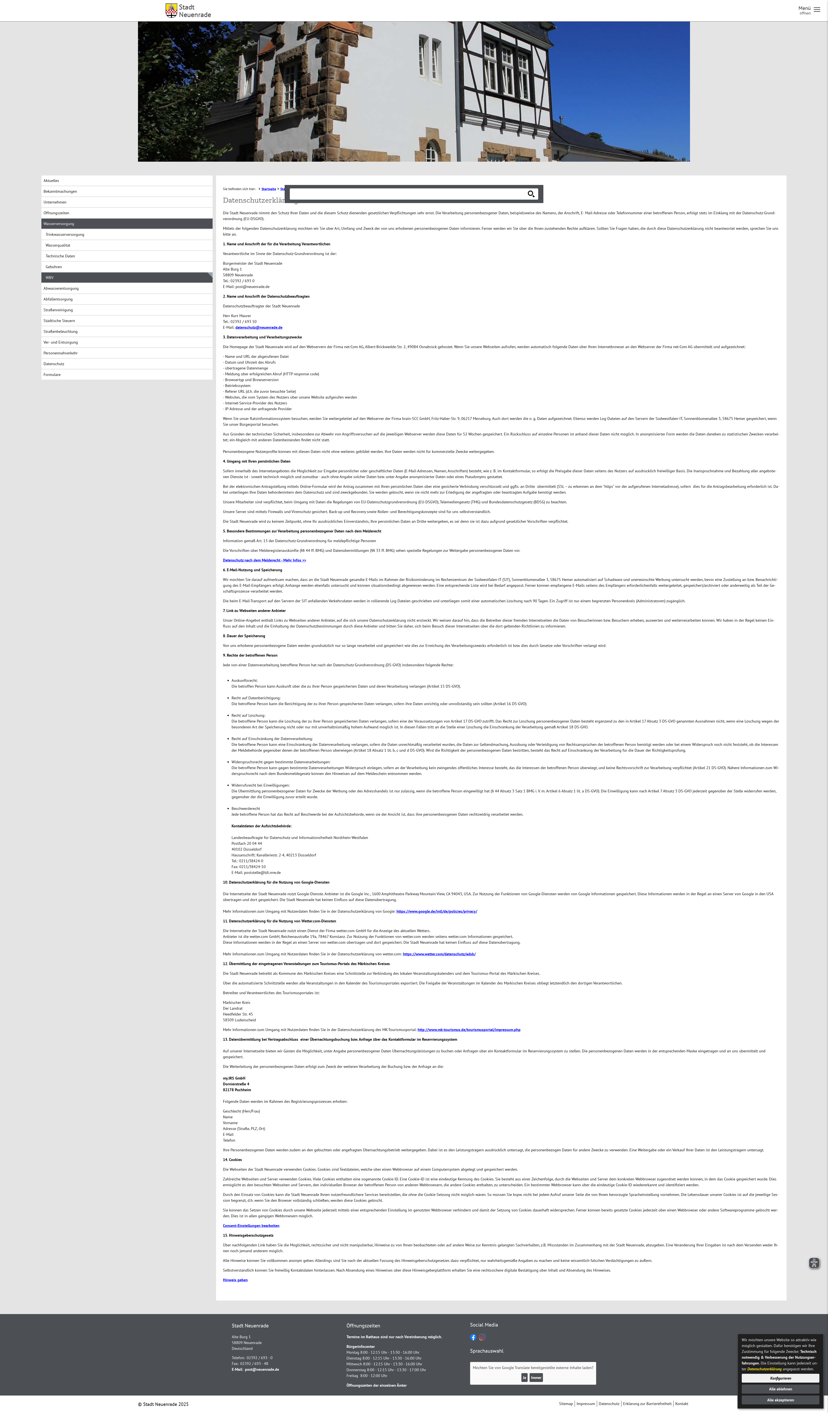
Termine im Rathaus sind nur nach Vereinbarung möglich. (394, 1336)
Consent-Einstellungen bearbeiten (251, 1225)
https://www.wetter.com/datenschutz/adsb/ (439, 953)
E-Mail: (237, 1369)
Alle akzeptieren (780, 1399)
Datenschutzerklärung (764, 1368)
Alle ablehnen (780, 1388)
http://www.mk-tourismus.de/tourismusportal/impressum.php (469, 1029)
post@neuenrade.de (262, 1369)
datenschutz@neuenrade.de (258, 327)
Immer (536, 1377)
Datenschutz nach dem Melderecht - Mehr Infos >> (264, 560)
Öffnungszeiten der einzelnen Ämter (377, 1385)
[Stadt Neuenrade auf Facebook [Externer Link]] (473, 1338)
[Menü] (819, 9)
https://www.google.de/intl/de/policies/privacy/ (437, 911)
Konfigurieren (780, 1378)
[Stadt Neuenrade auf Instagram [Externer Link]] (482, 1338)
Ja (524, 1377)
